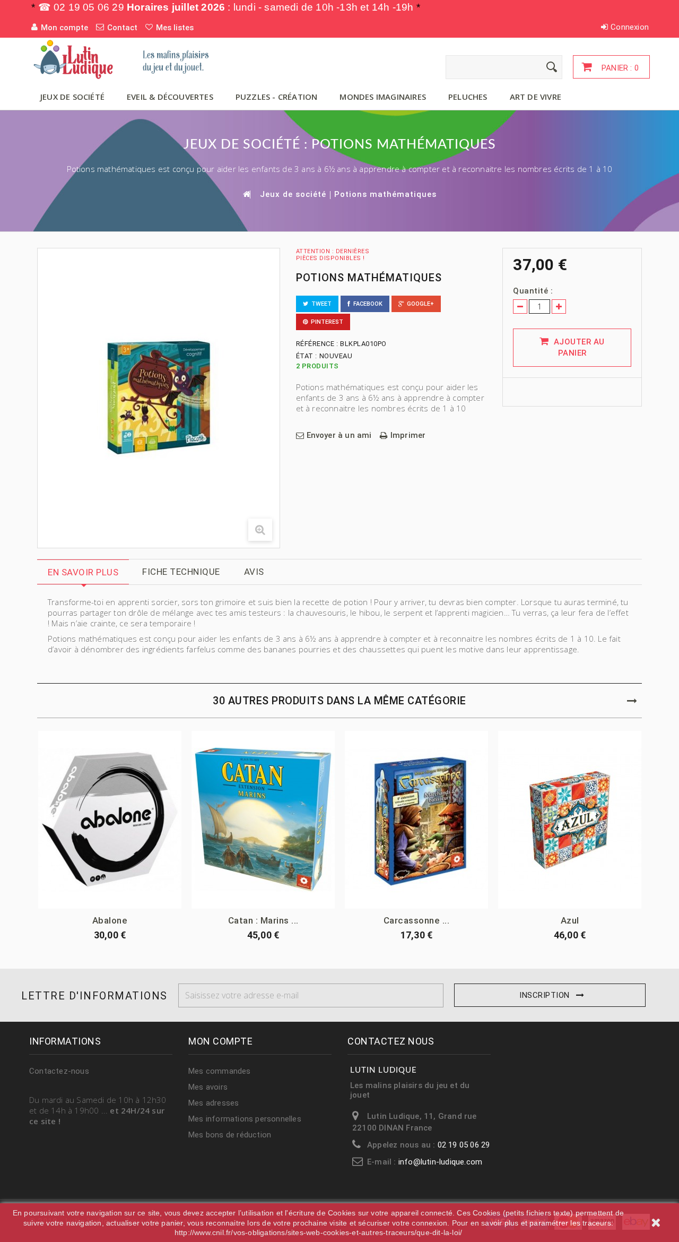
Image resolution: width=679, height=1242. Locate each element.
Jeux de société (72, 96)
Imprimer (408, 435)
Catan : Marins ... (263, 920)
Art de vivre (535, 96)
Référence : (317, 344)
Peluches (468, 96)
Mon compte (220, 1041)
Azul (570, 920)
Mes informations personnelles (244, 1119)
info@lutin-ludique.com (440, 1162)
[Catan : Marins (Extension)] (263, 820)
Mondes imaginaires (383, 96)
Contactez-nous (59, 1071)
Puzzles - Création (277, 96)
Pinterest (325, 321)
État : (306, 356)
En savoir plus (83, 572)
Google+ (419, 303)
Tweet (320, 303)
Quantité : (533, 291)
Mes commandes (219, 1071)
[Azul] (569, 820)
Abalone (110, 920)
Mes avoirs (208, 1087)
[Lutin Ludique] (127, 59)
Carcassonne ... (417, 920)
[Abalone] (109, 820)
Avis (254, 571)
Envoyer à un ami (339, 435)
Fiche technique (181, 571)
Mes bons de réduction (229, 1135)
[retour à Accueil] (246, 194)
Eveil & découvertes (170, 96)
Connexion (630, 27)
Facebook (366, 303)
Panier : (619, 68)
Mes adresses (213, 1103)
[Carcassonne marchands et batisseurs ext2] (416, 820)
